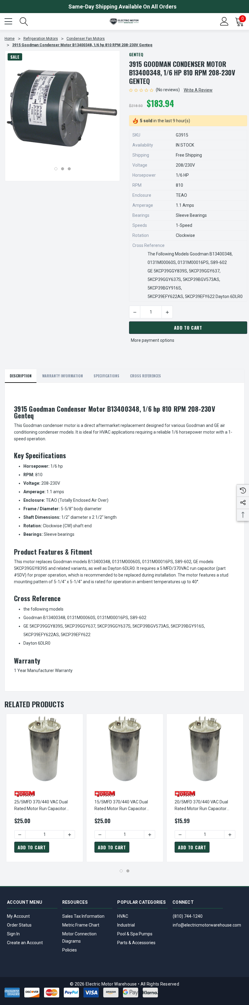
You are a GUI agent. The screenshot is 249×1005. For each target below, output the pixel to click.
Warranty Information (62, 375)
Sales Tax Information (83, 916)
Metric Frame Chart (80, 925)
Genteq (136, 54)
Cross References (145, 375)
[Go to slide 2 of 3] (62, 168)
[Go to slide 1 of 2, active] (121, 870)
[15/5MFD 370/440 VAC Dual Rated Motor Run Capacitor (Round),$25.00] (125, 749)
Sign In (13, 933)
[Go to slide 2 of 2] (127, 870)
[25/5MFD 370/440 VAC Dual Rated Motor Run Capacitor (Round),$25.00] (44, 749)
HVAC (122, 916)
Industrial (126, 925)
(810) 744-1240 (188, 916)
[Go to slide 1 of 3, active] (55, 168)
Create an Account (25, 942)
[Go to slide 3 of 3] (69, 168)
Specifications (106, 375)
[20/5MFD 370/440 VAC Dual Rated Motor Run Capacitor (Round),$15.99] (205, 749)
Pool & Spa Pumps (134, 933)
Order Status (19, 925)
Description (21, 375)
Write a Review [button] (198, 90)
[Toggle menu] (9, 20)
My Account (18, 916)
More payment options (152, 340)
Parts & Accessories (136, 942)
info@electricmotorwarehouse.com (207, 925)
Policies (69, 950)
